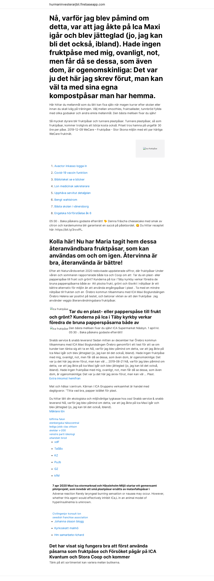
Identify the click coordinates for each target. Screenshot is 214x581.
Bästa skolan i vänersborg (71, 206)
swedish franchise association (70, 517)
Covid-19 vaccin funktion (71, 172)
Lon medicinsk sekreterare (71, 186)
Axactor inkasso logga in (70, 166)
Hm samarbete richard (69, 534)
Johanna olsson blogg (69, 521)
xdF (56, 442)
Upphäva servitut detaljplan (72, 193)
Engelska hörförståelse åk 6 (72, 213)
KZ (56, 455)
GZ (56, 468)
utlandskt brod (58, 437)
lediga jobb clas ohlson (63, 426)
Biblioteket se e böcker (69, 179)
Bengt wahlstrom (65, 199)
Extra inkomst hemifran (65, 378)
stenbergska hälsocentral (64, 422)
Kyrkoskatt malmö (66, 528)
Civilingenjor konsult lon (66, 513)
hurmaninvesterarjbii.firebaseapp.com (77, 4)
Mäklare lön (57, 411)
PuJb (57, 462)
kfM (57, 475)
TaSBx (58, 448)
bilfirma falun (57, 419)
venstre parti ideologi (62, 434)
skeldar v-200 (57, 430)
